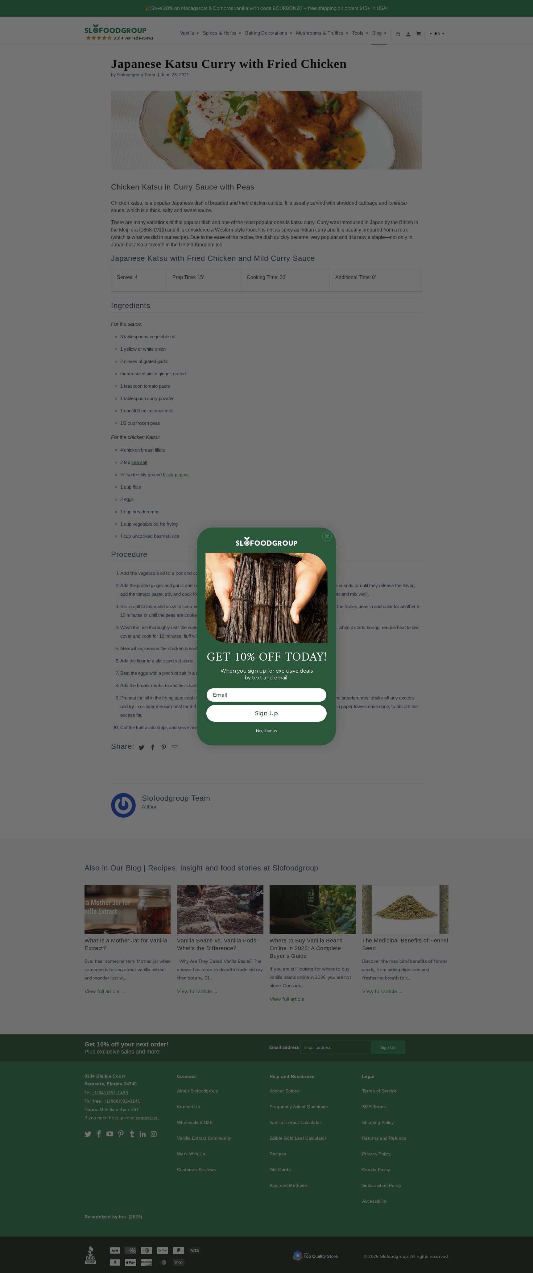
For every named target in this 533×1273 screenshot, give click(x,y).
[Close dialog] (327, 536)
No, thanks (266, 730)
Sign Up (266, 713)
